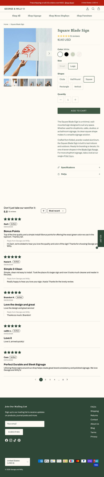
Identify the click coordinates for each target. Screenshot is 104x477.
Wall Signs (69, 156)
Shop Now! (69, 3)
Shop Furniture (84, 16)
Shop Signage (34, 16)
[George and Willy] (14, 9)
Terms (93, 432)
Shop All (16, 16)
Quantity (62, 94)
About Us (95, 424)
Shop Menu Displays (59, 16)
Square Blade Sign (17, 24)
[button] (64, 36)
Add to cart (79, 111)
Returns (94, 415)
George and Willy (17, 469)
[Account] (87, 8)
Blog (93, 428)
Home (6, 24)
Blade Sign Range (90, 150)
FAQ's (93, 407)
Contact (94, 420)
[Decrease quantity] (61, 100)
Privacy (94, 437)
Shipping (95, 411)
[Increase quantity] (75, 100)
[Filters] (43, 211)
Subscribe (14, 432)
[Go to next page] (68, 379)
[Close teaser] (97, 247)
